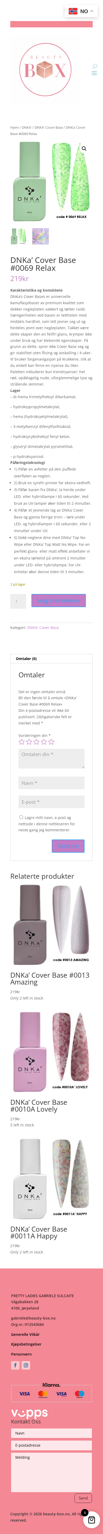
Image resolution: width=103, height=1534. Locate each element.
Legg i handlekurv (58, 600)
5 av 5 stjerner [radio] (51, 742)
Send (83, 1498)
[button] (84, 148)
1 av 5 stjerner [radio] (21, 742)
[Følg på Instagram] (26, 1365)
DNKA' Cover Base (49, 127)
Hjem (14, 127)
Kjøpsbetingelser (26, 1344)
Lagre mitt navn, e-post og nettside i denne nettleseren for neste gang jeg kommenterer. (46, 824)
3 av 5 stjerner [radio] (36, 742)
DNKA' (27, 127)
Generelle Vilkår (25, 1334)
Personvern (21, 1354)
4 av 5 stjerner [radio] (44, 742)
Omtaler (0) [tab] (26, 658)
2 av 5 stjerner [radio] (29, 742)
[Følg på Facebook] (15, 1365)
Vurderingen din (34, 735)
